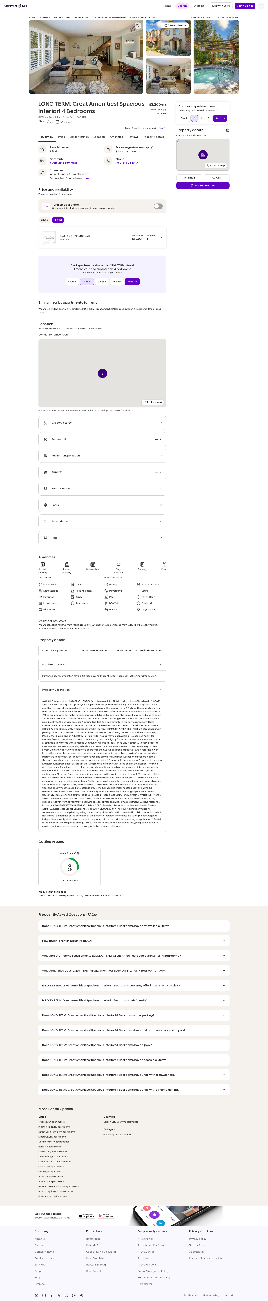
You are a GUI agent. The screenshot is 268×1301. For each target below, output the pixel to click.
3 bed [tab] (44, 220)
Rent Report (93, 1271)
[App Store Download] (86, 1216)
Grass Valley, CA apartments (53, 1156)
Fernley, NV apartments (51, 1171)
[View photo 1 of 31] (86, 57)
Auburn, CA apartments (51, 1181)
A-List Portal (145, 1239)
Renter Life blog (96, 1264)
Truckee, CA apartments (51, 1121)
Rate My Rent (94, 1245)
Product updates (45, 1258)
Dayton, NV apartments (51, 1166)
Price (61, 137)
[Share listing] (228, 130)
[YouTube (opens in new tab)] (66, 1295)
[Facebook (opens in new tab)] (51, 1295)
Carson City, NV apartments (53, 1151)
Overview (47, 137)
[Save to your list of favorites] (138, 25)
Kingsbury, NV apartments (52, 1136)
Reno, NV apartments (49, 1146)
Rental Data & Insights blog (154, 1277)
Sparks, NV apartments (50, 1176)
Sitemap (40, 1284)
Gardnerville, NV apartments (53, 1141)
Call (218, 177)
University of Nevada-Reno (117, 1134)
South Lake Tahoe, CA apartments (57, 1131)
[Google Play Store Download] (106, 1216)
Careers (39, 1245)
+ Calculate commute (63, 162)
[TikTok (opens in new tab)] (81, 1295)
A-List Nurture (146, 1258)
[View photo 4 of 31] (216, 57)
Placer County (62, 17)
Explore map (154, 402)
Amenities (116, 137)
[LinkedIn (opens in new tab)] (44, 1295)
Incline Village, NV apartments (54, 1126)
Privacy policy (197, 1239)
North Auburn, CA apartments (54, 1196)
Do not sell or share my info (206, 1258)
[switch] (102, 206)
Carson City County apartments (120, 1121)
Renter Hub (93, 1239)
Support (40, 1271)
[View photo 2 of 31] (168, 76)
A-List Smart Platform (151, 1245)
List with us (222, 6)
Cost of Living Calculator (101, 1251)
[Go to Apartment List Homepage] (15, 6)
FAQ (37, 1277)
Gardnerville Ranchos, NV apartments (58, 1186)
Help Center (145, 1284)
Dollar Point (81, 17)
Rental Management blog (153, 1271)
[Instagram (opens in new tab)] (74, 1295)
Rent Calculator (95, 1258)
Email (191, 177)
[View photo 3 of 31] (168, 38)
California (44, 17)
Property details (154, 137)
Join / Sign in (245, 5)
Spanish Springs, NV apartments (55, 1191)
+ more (88, 178)
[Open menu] (261, 6)
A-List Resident (147, 1264)
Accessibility (196, 1251)
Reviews (133, 137)
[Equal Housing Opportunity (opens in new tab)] (36, 1295)
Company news (44, 1251)
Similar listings (79, 137)
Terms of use (197, 1245)
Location (99, 137)
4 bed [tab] (58, 220)
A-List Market (146, 1251)
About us (40, 1239)
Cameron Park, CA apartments (54, 1161)
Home (32, 17)
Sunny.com (41, 1264)
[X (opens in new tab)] (59, 1295)
